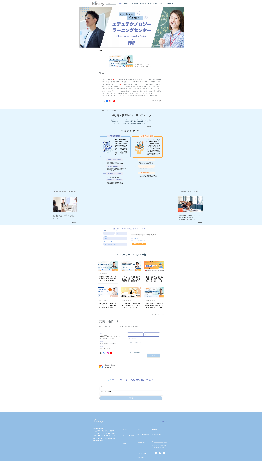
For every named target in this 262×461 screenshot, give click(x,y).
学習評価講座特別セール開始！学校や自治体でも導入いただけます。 (141, 84)
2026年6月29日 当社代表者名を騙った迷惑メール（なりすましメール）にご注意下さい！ (127, 93)
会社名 (105, 236)
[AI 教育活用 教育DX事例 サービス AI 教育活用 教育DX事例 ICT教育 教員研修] (132, 27)
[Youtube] (113, 100)
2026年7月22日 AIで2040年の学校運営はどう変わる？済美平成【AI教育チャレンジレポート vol (129, 88)
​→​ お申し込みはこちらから (143, 66)
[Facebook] (107, 100)
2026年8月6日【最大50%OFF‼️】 (112, 84)
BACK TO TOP (164, 421)
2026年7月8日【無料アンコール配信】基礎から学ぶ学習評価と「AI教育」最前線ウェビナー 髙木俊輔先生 (131, 91)
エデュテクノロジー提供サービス (110, 110)
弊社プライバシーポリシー (136, 234)
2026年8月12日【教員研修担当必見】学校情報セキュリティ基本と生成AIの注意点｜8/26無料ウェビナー (131, 81)
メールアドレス (107, 241)
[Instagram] (110, 100)
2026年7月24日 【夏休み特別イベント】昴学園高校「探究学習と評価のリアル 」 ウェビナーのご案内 (131, 86)
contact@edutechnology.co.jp (108, 343)
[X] (103, 100)
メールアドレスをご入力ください (105, 391)
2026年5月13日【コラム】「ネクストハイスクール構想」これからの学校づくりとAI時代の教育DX (129, 95)
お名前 (101, 386)
